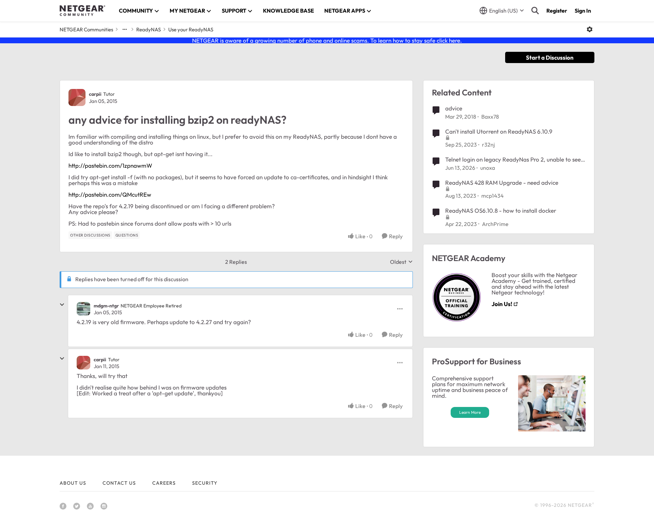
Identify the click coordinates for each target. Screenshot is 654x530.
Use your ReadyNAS (190, 29)
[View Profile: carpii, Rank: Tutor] (76, 97)
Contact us (119, 483)
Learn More (470, 412)
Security (204, 483)
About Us (73, 483)
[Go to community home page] (82, 10)
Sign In (583, 10)
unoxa (487, 167)
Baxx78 (490, 116)
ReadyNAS (148, 29)
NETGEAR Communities (86, 29)
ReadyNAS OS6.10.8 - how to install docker (500, 210)
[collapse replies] (62, 305)
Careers (164, 483)
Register (556, 10)
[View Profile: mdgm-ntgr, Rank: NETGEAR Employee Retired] (83, 309)
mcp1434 (492, 195)
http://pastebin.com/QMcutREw (109, 194)
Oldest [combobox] (401, 261)
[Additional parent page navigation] (125, 29)
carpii (95, 94)
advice (453, 108)
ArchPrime (495, 224)
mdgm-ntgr (106, 305)
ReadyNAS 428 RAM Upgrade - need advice (501, 182)
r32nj (488, 144)
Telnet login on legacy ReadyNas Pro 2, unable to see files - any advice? (513, 159)
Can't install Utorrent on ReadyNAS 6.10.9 (498, 131)
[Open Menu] (589, 29)
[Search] (535, 10)
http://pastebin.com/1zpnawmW (110, 165)
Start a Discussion (550, 57)
